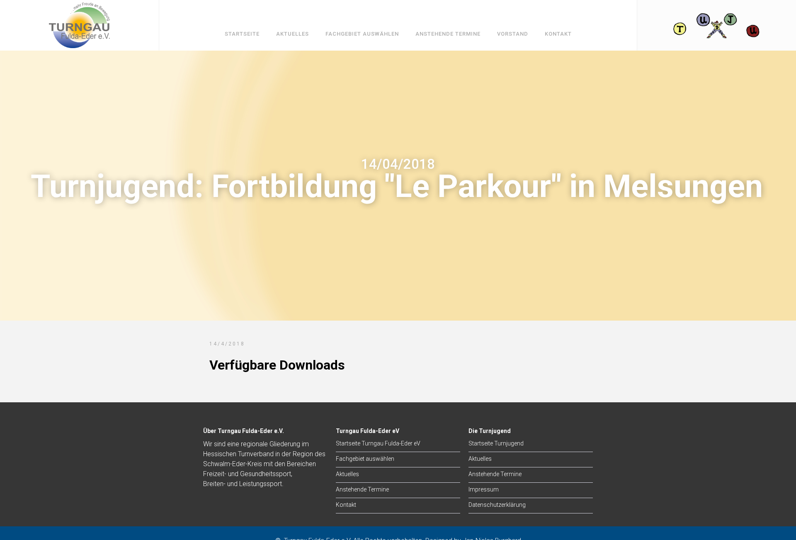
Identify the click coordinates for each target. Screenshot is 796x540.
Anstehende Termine (448, 34)
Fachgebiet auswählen (362, 34)
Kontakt (558, 34)
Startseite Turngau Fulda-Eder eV (378, 443)
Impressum (483, 489)
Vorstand (512, 34)
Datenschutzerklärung (497, 504)
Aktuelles (292, 34)
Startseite (242, 34)
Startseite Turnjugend (496, 443)
